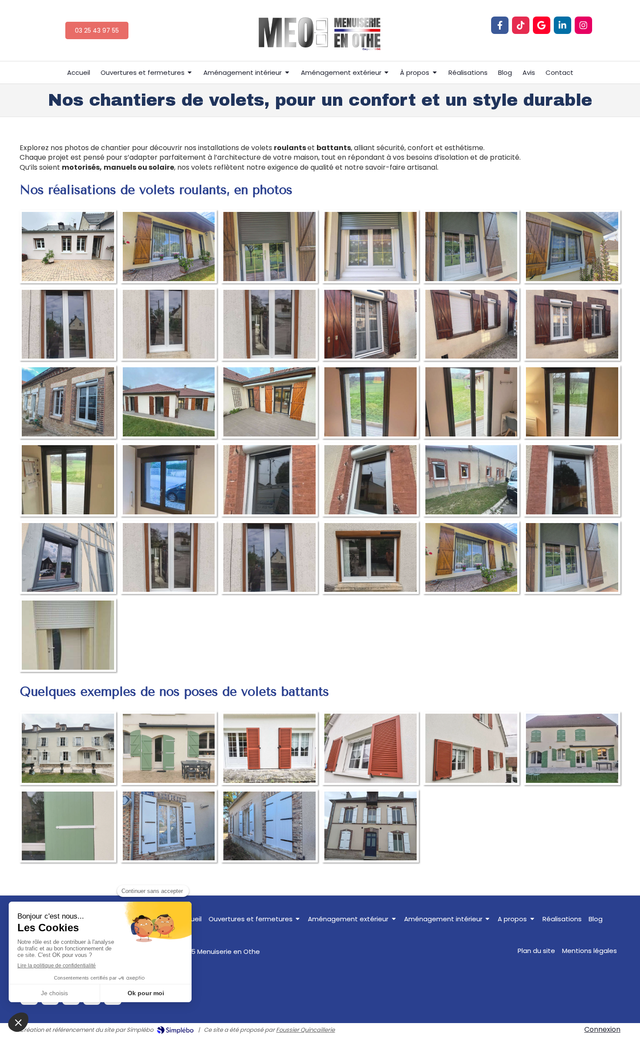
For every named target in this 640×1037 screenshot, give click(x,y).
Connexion (602, 1029)
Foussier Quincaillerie (305, 1030)
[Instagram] (583, 25)
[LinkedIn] (562, 25)
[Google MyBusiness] (541, 25)
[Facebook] (500, 25)
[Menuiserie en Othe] (319, 65)
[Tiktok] (520, 25)
